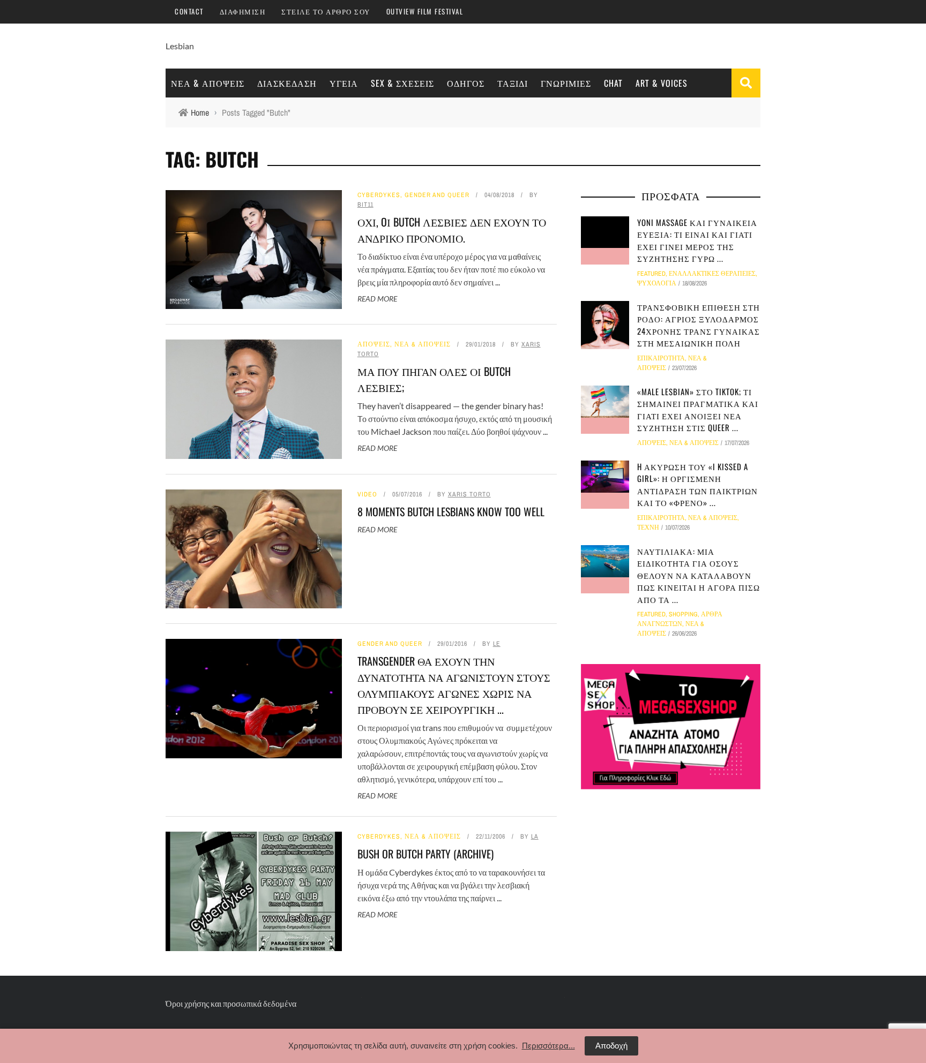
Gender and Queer (437, 195)
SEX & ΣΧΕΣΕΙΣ (402, 83)
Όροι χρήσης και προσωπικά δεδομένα (231, 1003)
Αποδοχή (611, 1045)
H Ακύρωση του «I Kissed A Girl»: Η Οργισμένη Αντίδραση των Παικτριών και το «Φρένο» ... (697, 485)
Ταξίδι (512, 83)
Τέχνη (648, 527)
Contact (189, 11)
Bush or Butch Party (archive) (425, 854)
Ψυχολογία (656, 283)
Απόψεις (373, 344)
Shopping (683, 614)
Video (367, 494)
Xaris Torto (469, 494)
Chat (613, 83)
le (497, 643)
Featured (651, 273)
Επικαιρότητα (661, 358)
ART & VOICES (662, 83)
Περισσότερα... (548, 1045)
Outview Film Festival (425, 11)
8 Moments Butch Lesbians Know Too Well (450, 511)
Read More (377, 298)
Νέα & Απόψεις (207, 83)
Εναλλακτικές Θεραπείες (712, 273)
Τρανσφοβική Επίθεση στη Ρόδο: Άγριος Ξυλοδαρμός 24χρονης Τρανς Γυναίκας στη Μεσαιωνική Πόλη (698, 325)
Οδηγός (465, 83)
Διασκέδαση (287, 83)
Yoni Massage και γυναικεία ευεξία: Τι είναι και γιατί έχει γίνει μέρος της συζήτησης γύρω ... (697, 240)
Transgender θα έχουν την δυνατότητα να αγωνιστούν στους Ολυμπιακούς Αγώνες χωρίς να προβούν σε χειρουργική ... (453, 685)
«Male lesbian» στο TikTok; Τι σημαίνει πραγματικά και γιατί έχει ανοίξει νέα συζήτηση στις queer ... (697, 410)
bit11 (365, 204)
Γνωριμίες (566, 83)
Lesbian (180, 46)
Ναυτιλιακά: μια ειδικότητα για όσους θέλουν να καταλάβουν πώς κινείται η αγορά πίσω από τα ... (698, 575)
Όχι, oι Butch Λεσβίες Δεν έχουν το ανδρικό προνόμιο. (451, 230)
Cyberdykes (378, 195)
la (535, 836)
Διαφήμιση (243, 11)
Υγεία (344, 83)
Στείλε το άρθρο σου (325, 11)
